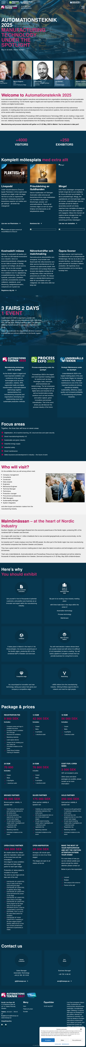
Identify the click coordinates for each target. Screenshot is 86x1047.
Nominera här (35, 223)
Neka (62, 1040)
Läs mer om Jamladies (67, 223)
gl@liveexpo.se (20, 981)
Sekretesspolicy (65, 1044)
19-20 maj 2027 (48, 1006)
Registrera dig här (7, 290)
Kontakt (25, 1011)
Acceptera (48, 1040)
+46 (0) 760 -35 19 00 (21, 975)
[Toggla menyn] (83, 7)
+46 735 (61, 974)
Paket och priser (28, 1009)
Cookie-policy (58, 1044)
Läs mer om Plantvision (9, 223)
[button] (81, 1029)
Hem (24, 1006)
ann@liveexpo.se (63, 981)
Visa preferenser (76, 1040)
